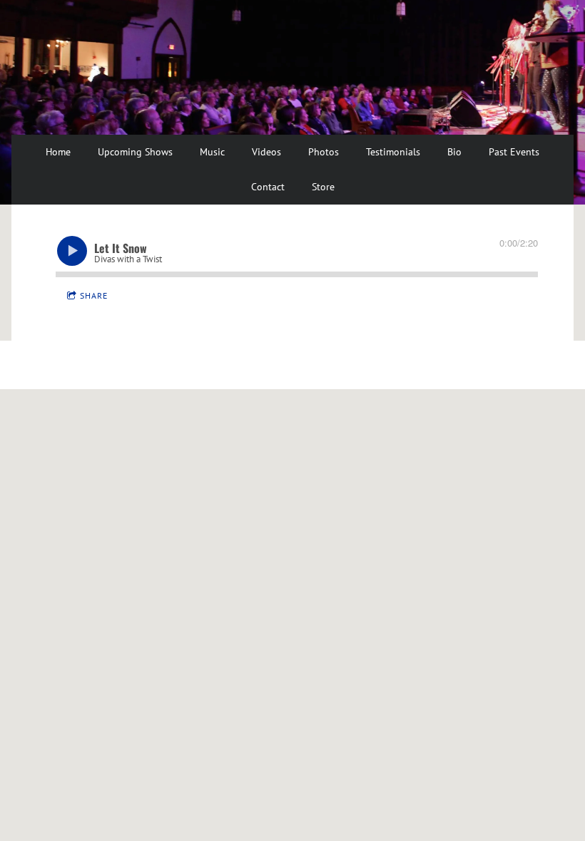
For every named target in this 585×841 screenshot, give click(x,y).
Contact (268, 186)
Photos (323, 151)
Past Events (514, 151)
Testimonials (393, 151)
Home (58, 151)
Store (323, 186)
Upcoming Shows (135, 151)
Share (94, 295)
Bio (454, 151)
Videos (266, 151)
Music (212, 151)
